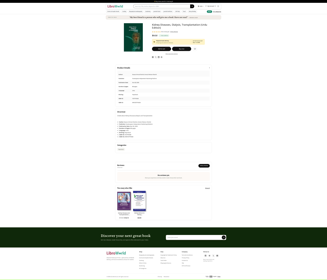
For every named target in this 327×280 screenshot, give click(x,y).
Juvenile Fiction (156, 11)
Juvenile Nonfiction (168, 11)
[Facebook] (153, 57)
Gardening (147, 11)
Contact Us (185, 260)
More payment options (172, 54)
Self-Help (177, 11)
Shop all (207, 188)
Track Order (164, 260)
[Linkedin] (158, 57)
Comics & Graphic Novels (113, 11)
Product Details (123, 68)
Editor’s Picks (142, 263)
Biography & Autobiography (135, 11)
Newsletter (166, 276)
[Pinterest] (161, 57)
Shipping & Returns (166, 263)
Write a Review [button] (174, 31)
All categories (217, 11)
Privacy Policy (185, 258)
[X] (156, 57)
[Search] (192, 6)
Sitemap (160, 276)
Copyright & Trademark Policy (169, 255)
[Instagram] (205, 255)
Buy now (181, 49)
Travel (184, 11)
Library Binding (192, 11)
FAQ (183, 263)
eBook (209, 11)
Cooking (124, 11)
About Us (163, 258)
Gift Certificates (186, 266)
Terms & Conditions (187, 255)
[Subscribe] (224, 237)
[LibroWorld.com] (116, 253)
